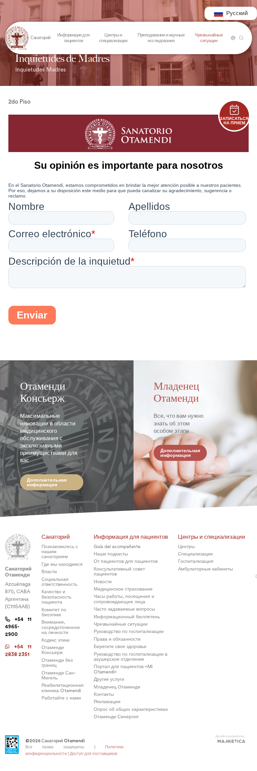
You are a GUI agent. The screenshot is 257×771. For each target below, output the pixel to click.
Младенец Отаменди (117, 686)
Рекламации (107, 701)
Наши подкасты (111, 553)
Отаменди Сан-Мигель (58, 675)
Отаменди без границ (57, 663)
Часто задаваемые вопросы (124, 609)
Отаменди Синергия (116, 716)
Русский (237, 13)
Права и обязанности (117, 639)
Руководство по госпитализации (129, 631)
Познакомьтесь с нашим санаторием (59, 551)
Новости (103, 581)
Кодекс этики (55, 640)
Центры (186, 546)
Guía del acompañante (117, 546)
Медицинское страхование (123, 589)
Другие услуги (109, 679)
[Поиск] (232, 35)
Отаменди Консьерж (52, 650)
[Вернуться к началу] (16, 38)
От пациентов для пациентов (126, 561)
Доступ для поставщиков (93, 753)
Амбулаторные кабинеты (205, 568)
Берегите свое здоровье (120, 646)
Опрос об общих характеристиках (131, 709)
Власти (49, 571)
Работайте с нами (61, 697)
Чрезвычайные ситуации (121, 624)
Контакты (104, 694)
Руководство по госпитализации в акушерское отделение (130, 657)
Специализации (195, 553)
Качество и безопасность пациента (56, 597)
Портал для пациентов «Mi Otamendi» (123, 669)
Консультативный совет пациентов (119, 571)
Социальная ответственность (59, 582)
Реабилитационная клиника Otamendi (62, 688)
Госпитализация (195, 561)
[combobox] (230, 13)
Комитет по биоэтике (53, 612)
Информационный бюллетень (127, 616)
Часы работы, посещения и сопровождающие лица (124, 599)
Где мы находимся (62, 564)
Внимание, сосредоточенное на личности (60, 627)
